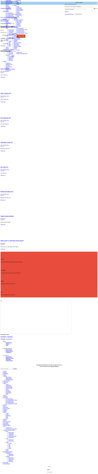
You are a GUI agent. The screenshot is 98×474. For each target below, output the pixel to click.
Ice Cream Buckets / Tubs (21, 29)
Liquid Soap (11, 57)
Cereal (7, 20)
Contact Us (8, 63)
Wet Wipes (11, 60)
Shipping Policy (9, 64)
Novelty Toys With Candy (21, 53)
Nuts (7, 24)
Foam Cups (11, 37)
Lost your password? (69, 14)
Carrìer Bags (11, 31)
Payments (8, 65)
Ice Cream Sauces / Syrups (22, 33)
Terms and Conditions (10, 69)
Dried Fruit (8, 23)
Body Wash (11, 56)
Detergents (11, 52)
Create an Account (72, 4)
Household (8, 51)
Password (69, 9)
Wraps (7, 47)
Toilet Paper (11, 53)
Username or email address (73, 6)
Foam (7, 35)
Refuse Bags (11, 34)
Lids (9, 43)
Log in (66, 11)
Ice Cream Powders (20, 31)
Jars (9, 42)
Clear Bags (11, 32)
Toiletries (8, 55)
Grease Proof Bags (12, 33)
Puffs (7, 25)
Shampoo (11, 59)
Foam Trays (11, 38)
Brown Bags (11, 29)
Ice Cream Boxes (9, 12)
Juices (7, 5)
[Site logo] (5, 8)
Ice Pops (7, 4)
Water (7, 10)
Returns (7, 67)
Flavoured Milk (9, 2)
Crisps (7, 21)
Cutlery (10, 41)
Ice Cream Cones (9, 15)
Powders (8, 6)
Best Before (8, 70)
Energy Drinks (9, 1)
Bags (7, 28)
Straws (10, 44)
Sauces (7, 48)
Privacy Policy (9, 66)
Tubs (10, 45)
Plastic (7, 39)
